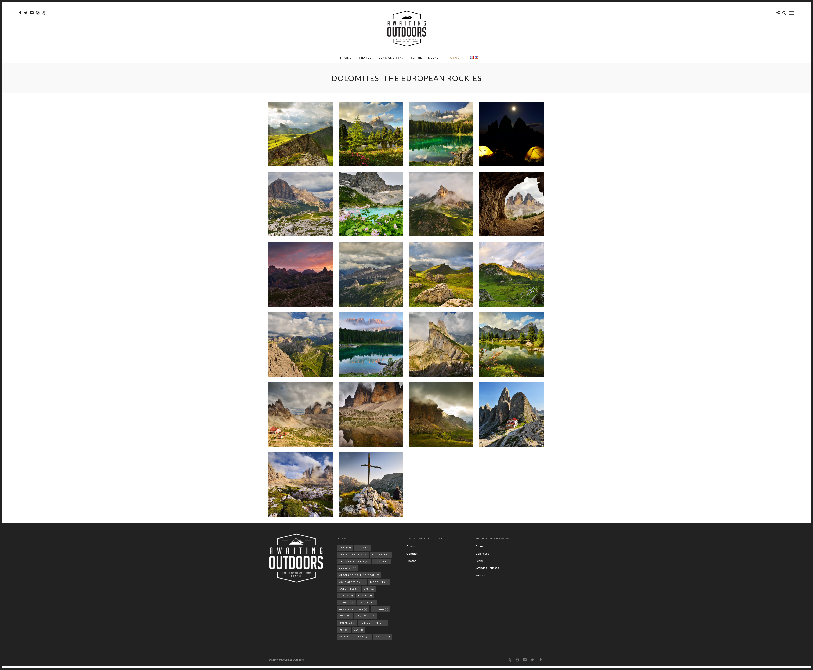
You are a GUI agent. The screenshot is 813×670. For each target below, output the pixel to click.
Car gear (348, 568)
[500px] (43, 13)
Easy (369, 589)
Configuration (352, 582)
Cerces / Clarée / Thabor (359, 575)
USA (344, 630)
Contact (412, 553)
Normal (347, 623)
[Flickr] (31, 13)
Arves (362, 548)
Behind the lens (424, 57)
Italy (345, 616)
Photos (452, 57)
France (346, 602)
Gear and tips (390, 57)
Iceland (381, 609)
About (410, 546)
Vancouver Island (354, 636)
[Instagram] (37, 13)
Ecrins (346, 595)
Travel (365, 57)
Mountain (366, 616)
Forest (365, 595)
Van (358, 630)
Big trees (381, 554)
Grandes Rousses (353, 609)
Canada (381, 561)
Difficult (379, 582)
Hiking (346, 57)
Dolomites (349, 589)
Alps (345, 548)
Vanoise (382, 636)
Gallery (367, 602)
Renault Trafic (373, 623)
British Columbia (354, 561)
